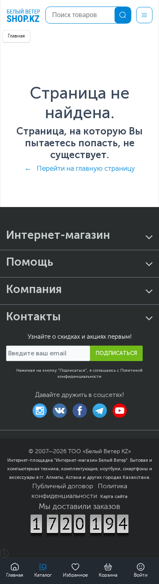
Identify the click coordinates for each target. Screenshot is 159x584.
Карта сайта (114, 496)
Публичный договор (62, 486)
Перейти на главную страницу (86, 168)
